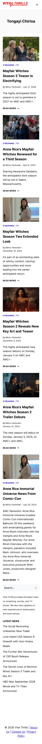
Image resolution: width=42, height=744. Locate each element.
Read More (11, 108)
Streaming (8, 65)
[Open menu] (37, 4)
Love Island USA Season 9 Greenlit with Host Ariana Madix (19, 641)
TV (17, 65)
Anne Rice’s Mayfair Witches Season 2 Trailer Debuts (18, 412)
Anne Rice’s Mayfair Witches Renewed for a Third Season (20, 154)
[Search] (36, 588)
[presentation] (21, 49)
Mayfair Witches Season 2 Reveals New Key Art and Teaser (21, 326)
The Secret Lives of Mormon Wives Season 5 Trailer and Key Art (20, 671)
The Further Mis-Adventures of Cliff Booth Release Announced (20, 656)
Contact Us (18, 731)
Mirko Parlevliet (13, 87)
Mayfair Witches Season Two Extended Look (20, 236)
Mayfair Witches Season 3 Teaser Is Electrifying (18, 76)
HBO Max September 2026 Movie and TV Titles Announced (19, 686)
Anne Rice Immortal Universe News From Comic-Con (19, 494)
